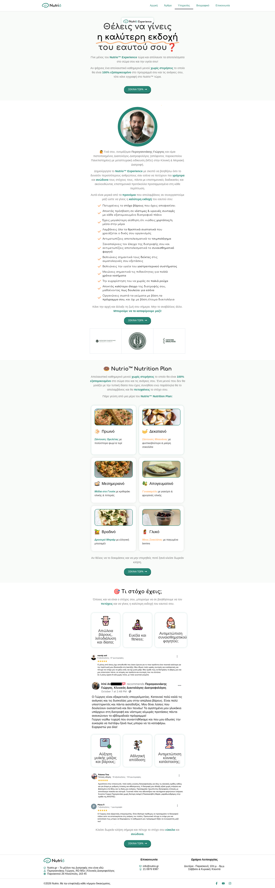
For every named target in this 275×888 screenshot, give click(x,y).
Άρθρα (168, 5)
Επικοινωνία (223, 5)
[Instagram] (230, 883)
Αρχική (154, 5)
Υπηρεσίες (184, 5)
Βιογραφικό (202, 5)
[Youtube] (223, 883)
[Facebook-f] (216, 883)
